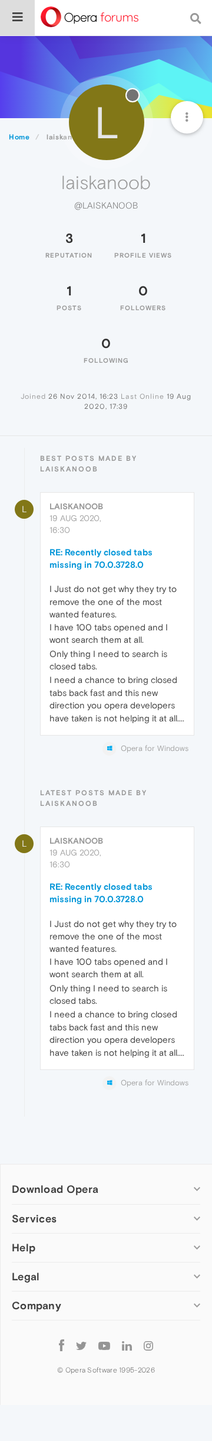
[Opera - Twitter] (81, 1345)
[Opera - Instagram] (148, 1345)
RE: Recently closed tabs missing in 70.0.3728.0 (101, 558)
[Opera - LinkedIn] (127, 1345)
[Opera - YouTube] (104, 1345)
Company (36, 1305)
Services (34, 1218)
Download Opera (55, 1189)
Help (23, 1247)
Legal (26, 1276)
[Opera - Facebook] (61, 1345)
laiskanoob (76, 506)
